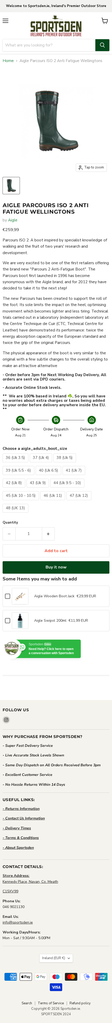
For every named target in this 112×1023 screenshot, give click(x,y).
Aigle (12, 220)
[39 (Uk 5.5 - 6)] (19, 476)
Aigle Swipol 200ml (50, 620)
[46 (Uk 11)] (53, 501)
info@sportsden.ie (18, 922)
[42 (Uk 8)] (15, 488)
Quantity (10, 523)
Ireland (53, 958)
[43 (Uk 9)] (39, 488)
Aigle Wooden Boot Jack (54, 596)
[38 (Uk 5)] (65, 463)
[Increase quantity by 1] (48, 533)
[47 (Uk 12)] (79, 501)
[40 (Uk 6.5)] (49, 476)
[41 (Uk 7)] (74, 476)
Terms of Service (51, 1003)
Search (27, 1003)
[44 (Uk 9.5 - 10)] (68, 488)
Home (8, 61)
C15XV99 (10, 891)
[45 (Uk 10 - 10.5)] (21, 501)
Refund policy (80, 1003)
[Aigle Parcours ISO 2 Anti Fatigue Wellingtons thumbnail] (11, 185)
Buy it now (56, 567)
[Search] (102, 45)
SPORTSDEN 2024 (56, 1014)
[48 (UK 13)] (16, 514)
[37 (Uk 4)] (42, 463)
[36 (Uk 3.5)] (16, 463)
